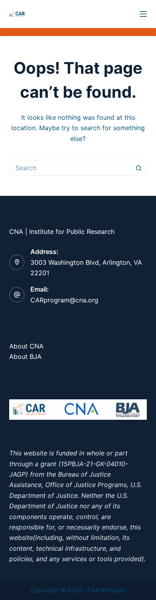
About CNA (26, 346)
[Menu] (143, 14)
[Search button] (139, 168)
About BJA (25, 356)
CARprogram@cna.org (64, 300)
